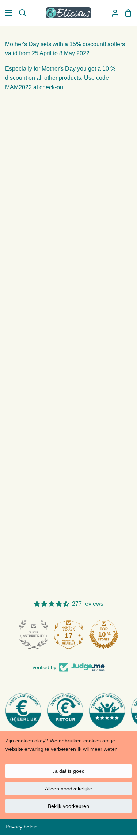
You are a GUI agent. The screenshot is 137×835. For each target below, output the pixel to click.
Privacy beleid (21, 827)
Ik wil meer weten (97, 749)
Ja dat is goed (68, 771)
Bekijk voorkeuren (68, 806)
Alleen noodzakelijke (68, 788)
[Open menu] (6, 13)
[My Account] (112, 13)
